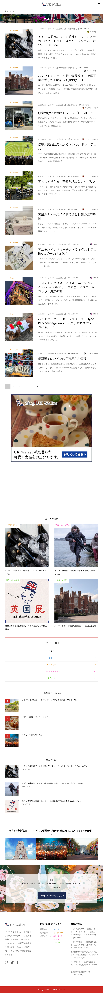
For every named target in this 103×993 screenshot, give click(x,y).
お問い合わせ (45, 936)
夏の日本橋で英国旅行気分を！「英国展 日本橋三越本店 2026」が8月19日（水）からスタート (84, 955)
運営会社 (44, 929)
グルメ (51, 658)
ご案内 (51, 651)
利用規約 (44, 933)
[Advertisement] (51, 487)
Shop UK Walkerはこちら (51, 896)
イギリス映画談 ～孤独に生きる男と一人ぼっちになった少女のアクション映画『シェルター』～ (84, 945)
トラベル (51, 678)
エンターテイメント (51, 671)
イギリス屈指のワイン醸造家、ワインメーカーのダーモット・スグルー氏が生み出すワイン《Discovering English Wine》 (84, 933)
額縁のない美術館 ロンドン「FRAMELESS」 (81, 973)
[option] (20, 849)
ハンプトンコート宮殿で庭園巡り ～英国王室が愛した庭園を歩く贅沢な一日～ (84, 965)
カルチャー (51, 665)
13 (31, 386)
